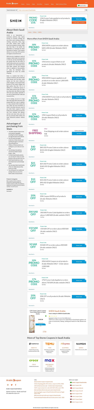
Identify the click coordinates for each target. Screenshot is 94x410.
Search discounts (11, 10)
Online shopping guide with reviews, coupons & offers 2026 (49, 383)
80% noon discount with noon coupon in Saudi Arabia (47, 395)
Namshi (81, 347)
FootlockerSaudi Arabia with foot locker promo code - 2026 (49, 397)
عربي (86, 2)
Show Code (79, 19)
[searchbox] (51, 10)
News (52, 4)
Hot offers (39, 4)
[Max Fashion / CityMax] (49, 360)
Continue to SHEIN (79, 22)
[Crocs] (34, 360)
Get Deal (79, 133)
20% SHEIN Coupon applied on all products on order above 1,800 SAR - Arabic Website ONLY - (55, 80)
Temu (49, 347)
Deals (33, 4)
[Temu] (49, 343)
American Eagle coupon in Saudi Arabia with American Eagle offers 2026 (49, 392)
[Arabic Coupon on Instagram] (7, 385)
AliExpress (65, 347)
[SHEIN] (15, 20)
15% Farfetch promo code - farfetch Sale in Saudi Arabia (48, 385)
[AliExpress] (65, 343)
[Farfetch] (34, 343)
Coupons (46, 4)
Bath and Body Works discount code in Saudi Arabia (47, 390)
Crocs (34, 364)
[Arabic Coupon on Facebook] (15, 385)
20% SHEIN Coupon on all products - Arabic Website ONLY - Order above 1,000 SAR (55, 263)
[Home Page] (12, 3)
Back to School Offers (61, 4)
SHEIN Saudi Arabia (57, 311)
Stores (28, 4)
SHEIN (39, 32)
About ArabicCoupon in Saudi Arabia (43, 381)
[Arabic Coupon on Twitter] (11, 385)
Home (22, 4)
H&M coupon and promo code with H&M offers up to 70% (49, 388)
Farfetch (34, 347)
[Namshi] (81, 343)
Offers (34, 32)
